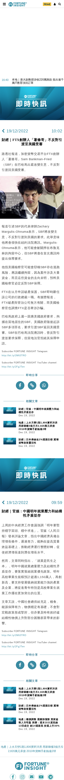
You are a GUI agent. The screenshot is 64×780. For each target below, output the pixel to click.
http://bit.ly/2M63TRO (14, 355)
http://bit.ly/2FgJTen (13, 366)
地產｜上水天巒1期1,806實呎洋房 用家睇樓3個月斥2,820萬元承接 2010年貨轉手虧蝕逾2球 (38, 425)
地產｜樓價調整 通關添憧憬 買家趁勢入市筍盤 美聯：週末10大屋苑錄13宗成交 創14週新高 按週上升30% (39, 722)
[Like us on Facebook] (13, 777)
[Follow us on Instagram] (22, 777)
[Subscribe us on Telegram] (50, 777)
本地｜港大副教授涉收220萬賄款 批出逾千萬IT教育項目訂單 (38, 77)
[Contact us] (32, 777)
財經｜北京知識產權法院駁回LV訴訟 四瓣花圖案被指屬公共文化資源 (37, 85)
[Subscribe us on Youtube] (41, 777)
